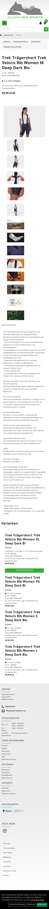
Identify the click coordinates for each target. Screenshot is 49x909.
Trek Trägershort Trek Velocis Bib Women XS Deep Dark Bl (22, 582)
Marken (6, 875)
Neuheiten (7, 866)
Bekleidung (8, 35)
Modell (7, 42)
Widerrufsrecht (7, 778)
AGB (3, 757)
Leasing (4, 749)
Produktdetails (20, 42)
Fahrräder (6, 844)
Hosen (18, 35)
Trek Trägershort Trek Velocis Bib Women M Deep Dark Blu (24, 63)
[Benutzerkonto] (40, 23)
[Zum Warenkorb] (44, 24)
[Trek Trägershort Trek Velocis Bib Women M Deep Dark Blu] (24, 121)
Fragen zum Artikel (13, 47)
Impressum (6, 751)
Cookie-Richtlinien (37, 900)
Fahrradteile (7, 853)
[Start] (1, 35)
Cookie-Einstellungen (17, 905)
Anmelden (5, 788)
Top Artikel (5, 773)
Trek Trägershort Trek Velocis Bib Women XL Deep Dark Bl (22, 540)
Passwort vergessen (9, 794)
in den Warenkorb (24, 571)
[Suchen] (46, 29)
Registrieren (6, 791)
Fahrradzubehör (9, 848)
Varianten (35, 42)
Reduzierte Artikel (9, 871)
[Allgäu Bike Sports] (24, 9)
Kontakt (4, 746)
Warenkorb (6, 770)
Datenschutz (6, 754)
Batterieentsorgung (9, 759)
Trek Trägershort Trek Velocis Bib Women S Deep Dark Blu (22, 616)
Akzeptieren (42, 905)
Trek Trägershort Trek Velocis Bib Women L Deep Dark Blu (22, 651)
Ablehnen (31, 905)
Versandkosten (7, 775)
